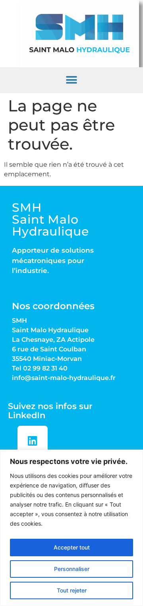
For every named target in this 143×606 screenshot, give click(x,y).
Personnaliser (71, 568)
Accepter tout (72, 547)
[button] (72, 80)
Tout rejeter (72, 590)
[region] (71, 528)
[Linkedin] (32, 441)
